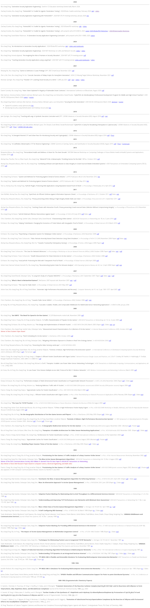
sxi (114, 325)
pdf (85, 55)
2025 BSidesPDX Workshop (99, 31)
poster (31, 97)
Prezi (15, 127)
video (83, 51)
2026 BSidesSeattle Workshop (119, 31)
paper (87, 31)
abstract (114, 102)
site (73, 80)
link (88, 16)
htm (125, 553)
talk (93, 11)
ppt (106, 116)
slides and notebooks (76, 46)
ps (115, 482)
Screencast (125, 144)
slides (97, 11)
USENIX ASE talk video (25, 127)
